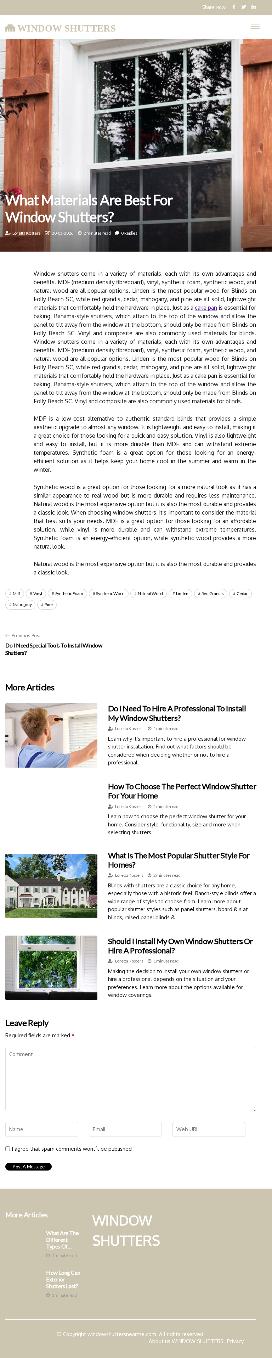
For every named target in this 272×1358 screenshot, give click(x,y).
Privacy (235, 1341)
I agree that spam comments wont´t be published (72, 1149)
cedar (242, 593)
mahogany (22, 604)
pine (49, 604)
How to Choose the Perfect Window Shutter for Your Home (182, 790)
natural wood (150, 593)
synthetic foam (69, 593)
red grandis (213, 593)
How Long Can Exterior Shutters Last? (63, 1279)
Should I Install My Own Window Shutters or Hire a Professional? (180, 945)
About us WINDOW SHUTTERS (186, 1341)
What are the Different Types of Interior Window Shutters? (62, 1239)
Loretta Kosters (26, 233)
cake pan (206, 307)
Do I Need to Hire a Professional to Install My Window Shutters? (177, 712)
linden (182, 593)
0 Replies (129, 233)
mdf (16, 593)
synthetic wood (110, 593)
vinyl (37, 593)
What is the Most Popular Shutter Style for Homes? (179, 860)
